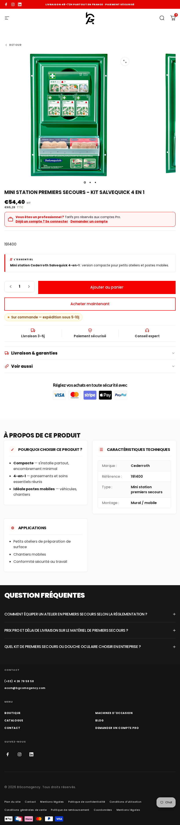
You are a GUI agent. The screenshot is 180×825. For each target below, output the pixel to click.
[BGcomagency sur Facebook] (6, 4)
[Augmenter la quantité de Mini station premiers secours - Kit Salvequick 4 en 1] (29, 286)
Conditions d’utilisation (125, 801)
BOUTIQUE (12, 713)
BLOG (99, 720)
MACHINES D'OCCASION (114, 713)
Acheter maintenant (90, 304)
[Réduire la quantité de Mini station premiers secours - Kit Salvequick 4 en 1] (9, 286)
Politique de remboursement (70, 810)
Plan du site (12, 801)
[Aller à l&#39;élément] (84, 182)
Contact (30, 801)
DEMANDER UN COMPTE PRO (117, 728)
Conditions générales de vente (25, 810)
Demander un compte (89, 221)
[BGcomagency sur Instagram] (13, 4)
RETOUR (15, 45)
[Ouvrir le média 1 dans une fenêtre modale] (125, 61)
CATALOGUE (13, 720)
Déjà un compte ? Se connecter (42, 221)
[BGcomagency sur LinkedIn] (20, 4)
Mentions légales (52, 801)
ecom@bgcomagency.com (24, 688)
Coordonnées (103, 810)
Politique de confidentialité (86, 801)
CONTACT (12, 728)
